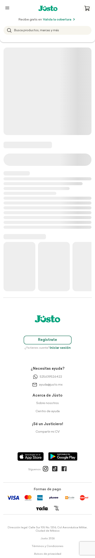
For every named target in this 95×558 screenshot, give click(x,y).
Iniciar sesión (60, 348)
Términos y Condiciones (47, 546)
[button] (87, 8)
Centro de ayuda (48, 411)
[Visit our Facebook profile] (64, 469)
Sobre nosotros (47, 403)
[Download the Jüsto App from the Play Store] (63, 456)
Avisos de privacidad (47, 554)
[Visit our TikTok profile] (54, 469)
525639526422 (51, 377)
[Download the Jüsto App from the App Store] (30, 456)
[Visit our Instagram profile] (45, 469)
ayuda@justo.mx (51, 384)
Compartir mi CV (48, 432)
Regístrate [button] (47, 340)
